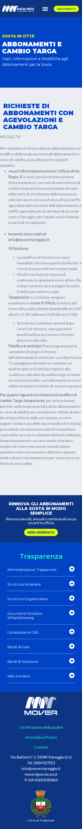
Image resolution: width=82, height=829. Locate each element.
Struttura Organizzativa (27, 599)
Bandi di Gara (18, 647)
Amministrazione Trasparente (32, 570)
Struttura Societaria (24, 584)
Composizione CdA (22, 632)
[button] (45, 8)
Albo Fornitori (18, 676)
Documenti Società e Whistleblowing (24, 616)
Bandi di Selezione (22, 662)
